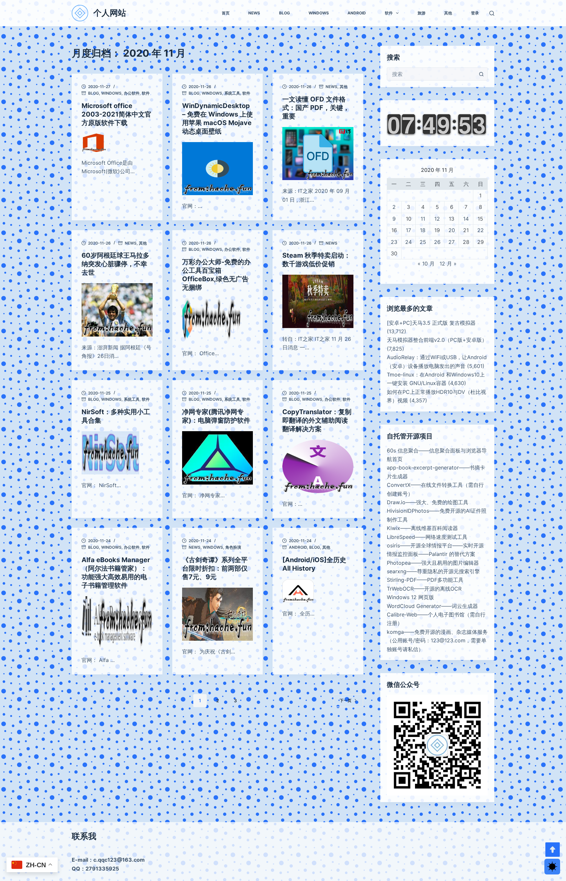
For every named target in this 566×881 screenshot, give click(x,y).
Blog (284, 12)
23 (394, 242)
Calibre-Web (402, 614)
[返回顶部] (552, 849)
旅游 (421, 12)
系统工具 (232, 93)
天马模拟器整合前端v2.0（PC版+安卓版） (437, 340)
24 (408, 242)
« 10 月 (426, 263)
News (254, 12)
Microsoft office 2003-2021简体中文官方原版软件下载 (116, 114)
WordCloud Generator (414, 606)
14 (466, 218)
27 (451, 242)
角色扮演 (233, 547)
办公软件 (132, 93)
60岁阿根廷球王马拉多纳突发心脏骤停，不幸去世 (115, 263)
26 (437, 242)
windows (319, 12)
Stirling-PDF (402, 580)
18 (422, 230)
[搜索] (491, 13)
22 (480, 230)
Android (357, 12)
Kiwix (393, 528)
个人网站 (109, 13)
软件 (389, 12)
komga (395, 632)
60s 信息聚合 (403, 450)
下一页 (345, 700)
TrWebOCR (400, 588)
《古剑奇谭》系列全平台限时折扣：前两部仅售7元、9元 (215, 568)
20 (451, 230)
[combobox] (431, 74)
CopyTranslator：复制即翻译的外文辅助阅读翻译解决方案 (316, 420)
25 (423, 242)
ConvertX (398, 485)
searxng (396, 571)
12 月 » (448, 263)
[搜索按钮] (481, 74)
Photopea (399, 563)
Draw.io (396, 502)
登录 (475, 12)
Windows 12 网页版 (410, 597)
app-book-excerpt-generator (423, 467)
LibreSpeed (401, 537)
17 (408, 230)
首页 (226, 12)
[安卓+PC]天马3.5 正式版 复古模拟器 (431, 323)
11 (423, 218)
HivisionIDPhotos (408, 510)
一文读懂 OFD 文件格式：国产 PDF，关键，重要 (315, 107)
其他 (448, 12)
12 (437, 218)
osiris (393, 545)
